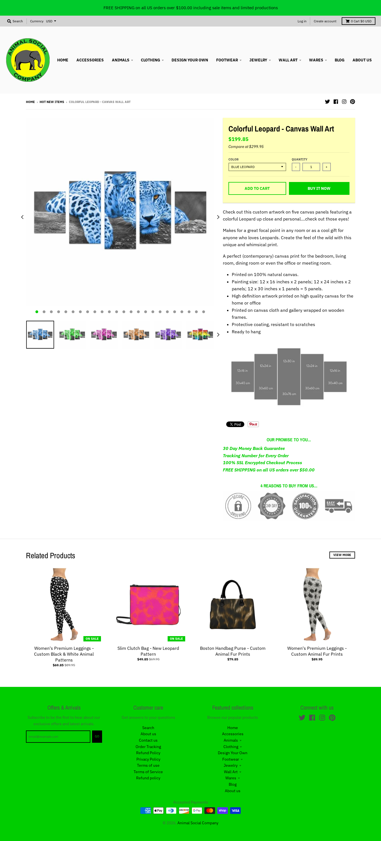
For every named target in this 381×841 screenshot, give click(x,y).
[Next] (217, 217)
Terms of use (148, 765)
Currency (37, 21)
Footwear (230, 759)
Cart (361, 21)
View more (342, 555)
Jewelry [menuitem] (258, 60)
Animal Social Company (197, 822)
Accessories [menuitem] (90, 60)
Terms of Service (148, 771)
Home (30, 102)
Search (148, 727)
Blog (233, 784)
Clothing (230, 746)
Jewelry (231, 765)
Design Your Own (232, 752)
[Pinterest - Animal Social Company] (352, 101)
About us (148, 733)
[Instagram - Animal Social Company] (344, 101)
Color (233, 159)
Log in (302, 21)
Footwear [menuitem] (227, 60)
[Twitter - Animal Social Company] (327, 101)
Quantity (299, 159)
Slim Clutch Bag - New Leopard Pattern (148, 651)
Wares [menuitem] (316, 60)
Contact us (148, 740)
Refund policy (148, 777)
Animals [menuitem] (120, 60)
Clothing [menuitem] (150, 60)
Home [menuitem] (62, 60)
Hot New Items (52, 102)
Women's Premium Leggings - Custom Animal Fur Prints (317, 651)
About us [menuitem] (362, 60)
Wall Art (231, 771)
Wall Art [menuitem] (288, 60)
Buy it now (319, 188)
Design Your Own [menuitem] (190, 60)
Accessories (232, 733)
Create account (325, 21)
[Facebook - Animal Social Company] (335, 101)
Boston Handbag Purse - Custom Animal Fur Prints (233, 651)
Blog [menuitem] (339, 60)
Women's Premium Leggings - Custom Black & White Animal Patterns (64, 654)
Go (97, 736)
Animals (231, 740)
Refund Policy (148, 752)
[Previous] (22, 217)
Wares (230, 777)
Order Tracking (148, 746)
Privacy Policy (148, 759)
